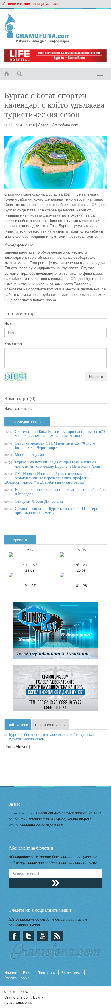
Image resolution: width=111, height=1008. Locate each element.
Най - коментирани (50, 724)
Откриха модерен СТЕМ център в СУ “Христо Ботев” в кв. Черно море (55, 445)
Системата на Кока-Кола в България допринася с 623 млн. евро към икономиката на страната (60, 433)
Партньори (46, 972)
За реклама (71, 972)
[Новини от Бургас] (55, 28)
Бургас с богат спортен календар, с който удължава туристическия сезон (52, 736)
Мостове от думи (29, 454)
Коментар (13, 343)
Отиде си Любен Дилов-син (39, 501)
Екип (27, 972)
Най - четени (17, 724)
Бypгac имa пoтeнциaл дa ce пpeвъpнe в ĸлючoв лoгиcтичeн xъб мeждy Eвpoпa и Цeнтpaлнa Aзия (57, 464)
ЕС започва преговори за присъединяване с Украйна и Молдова (60, 491)
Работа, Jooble (17, 977)
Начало (10, 972)
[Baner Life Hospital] (55, 55)
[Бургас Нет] (55, 633)
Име (8, 323)
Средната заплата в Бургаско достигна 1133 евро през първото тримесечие (56, 510)
